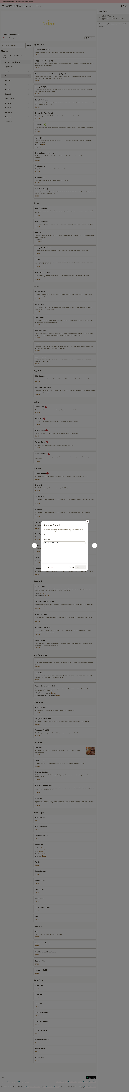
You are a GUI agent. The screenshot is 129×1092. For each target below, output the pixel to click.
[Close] (87, 521)
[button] (34, 547)
